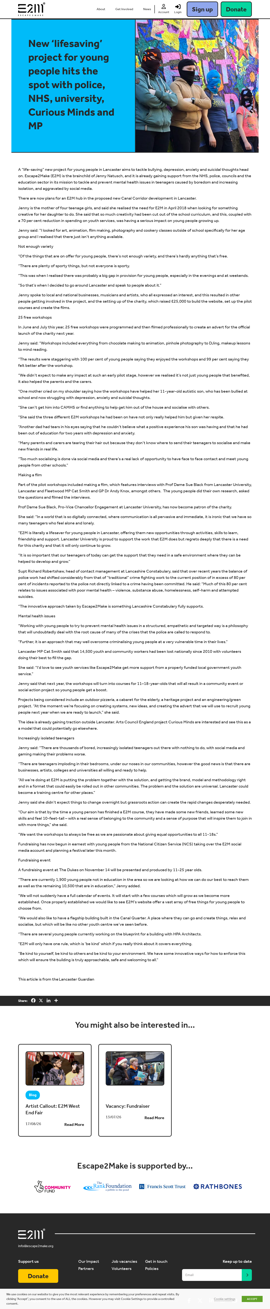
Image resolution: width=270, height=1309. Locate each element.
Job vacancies (124, 1261)
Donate (236, 9)
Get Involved (124, 9)
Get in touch (156, 1261)
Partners (86, 1268)
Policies (151, 1268)
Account (163, 12)
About (101, 9)
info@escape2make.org (35, 1246)
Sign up (202, 9)
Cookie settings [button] (224, 1299)
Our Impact (88, 1261)
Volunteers (121, 1268)
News (147, 9)
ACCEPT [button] (252, 1299)
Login (178, 12)
